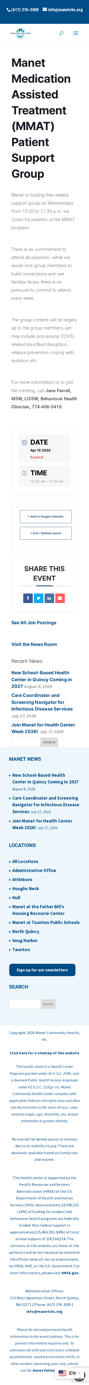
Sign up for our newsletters (42, 970)
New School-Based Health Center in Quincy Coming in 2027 (41, 679)
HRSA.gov (70, 1272)
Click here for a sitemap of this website (44, 1052)
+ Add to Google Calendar (46, 516)
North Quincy (25, 931)
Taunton (21, 949)
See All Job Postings (34, 622)
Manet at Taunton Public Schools (46, 922)
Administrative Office (34, 870)
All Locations (25, 861)
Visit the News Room (34, 644)
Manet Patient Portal (50, 1370)
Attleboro (22, 879)
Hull (16, 897)
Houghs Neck (25, 888)
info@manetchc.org (44, 1311)
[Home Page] (21, 33)
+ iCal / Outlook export (45, 533)
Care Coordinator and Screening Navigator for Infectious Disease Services (42, 702)
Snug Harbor (25, 940)
